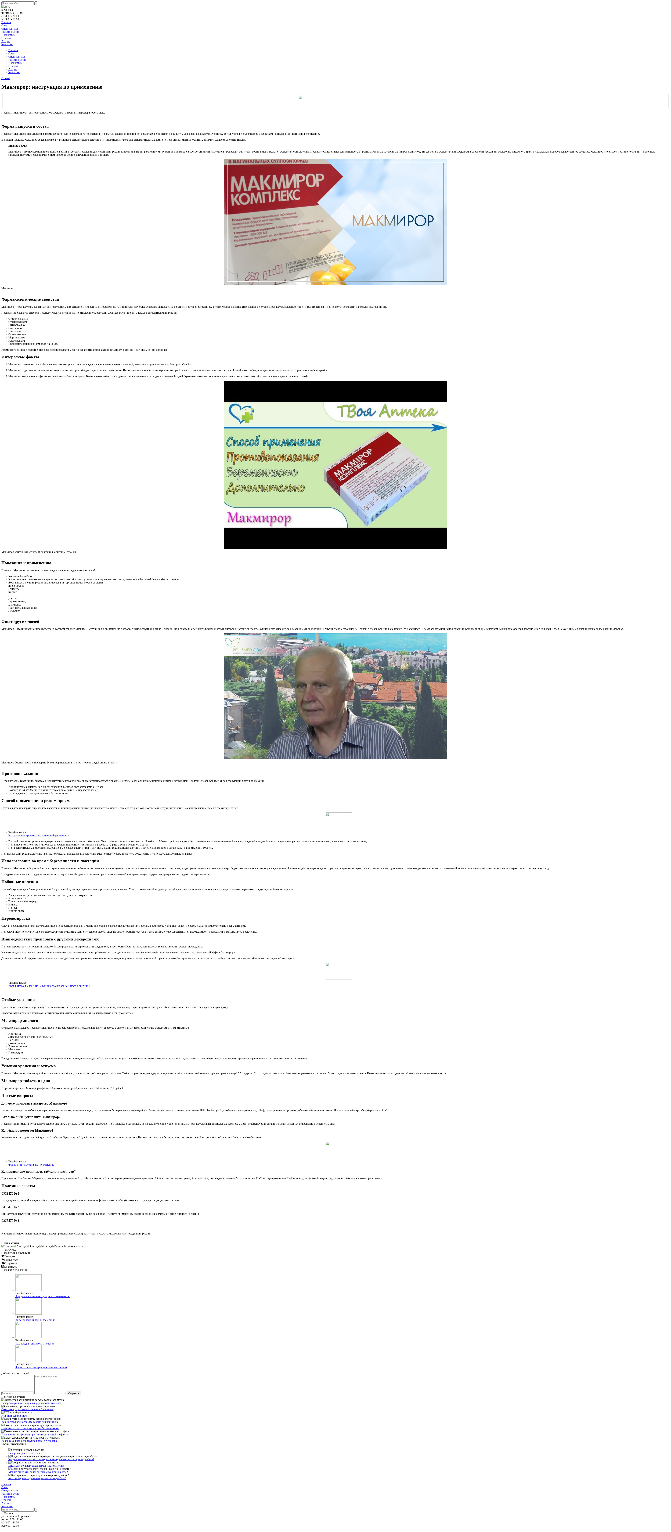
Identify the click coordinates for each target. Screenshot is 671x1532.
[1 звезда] (7, 1246)
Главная (6, 22)
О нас (4, 25)
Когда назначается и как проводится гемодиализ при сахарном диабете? (51, 1459)
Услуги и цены (10, 31)
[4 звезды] (45, 1246)
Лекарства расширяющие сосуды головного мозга (31, 1403)
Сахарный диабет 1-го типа (24, 1453)
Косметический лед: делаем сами (35, 1319)
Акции (5, 41)
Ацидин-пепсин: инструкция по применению (42, 1296)
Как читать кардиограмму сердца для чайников (29, 1421)
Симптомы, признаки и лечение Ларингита (27, 1409)
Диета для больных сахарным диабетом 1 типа (36, 1465)
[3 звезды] (33, 1246)
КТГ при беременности (15, 1415)
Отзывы (6, 38)
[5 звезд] (57, 1246)
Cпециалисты (9, 28)
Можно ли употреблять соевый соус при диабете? (38, 1471)
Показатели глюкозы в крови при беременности (30, 1428)
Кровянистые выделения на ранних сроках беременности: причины (49, 985)
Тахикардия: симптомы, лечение (34, 1343)
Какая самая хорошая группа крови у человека (29, 1440)
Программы (8, 34)
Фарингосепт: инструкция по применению (41, 1367)
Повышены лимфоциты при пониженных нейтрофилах (34, 1434)
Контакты (7, 44)
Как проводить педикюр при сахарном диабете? (37, 1478)
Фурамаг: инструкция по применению (31, 1164)
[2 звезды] (20, 1246)
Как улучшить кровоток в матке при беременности (38, 835)
